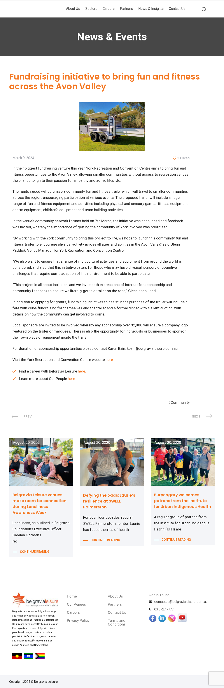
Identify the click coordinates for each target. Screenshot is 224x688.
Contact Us (177, 9)
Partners (126, 9)
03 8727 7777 (163, 609)
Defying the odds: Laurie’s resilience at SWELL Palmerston (109, 501)
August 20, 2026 (26, 442)
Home (72, 596)
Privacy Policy (78, 620)
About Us (73, 9)
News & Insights (151, 9)
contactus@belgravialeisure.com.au (181, 602)
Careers (109, 9)
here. (110, 359)
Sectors (91, 9)
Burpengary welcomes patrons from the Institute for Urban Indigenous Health (182, 500)
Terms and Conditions (117, 622)
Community (180, 402)
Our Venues (76, 604)
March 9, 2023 (23, 158)
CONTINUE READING (34, 551)
